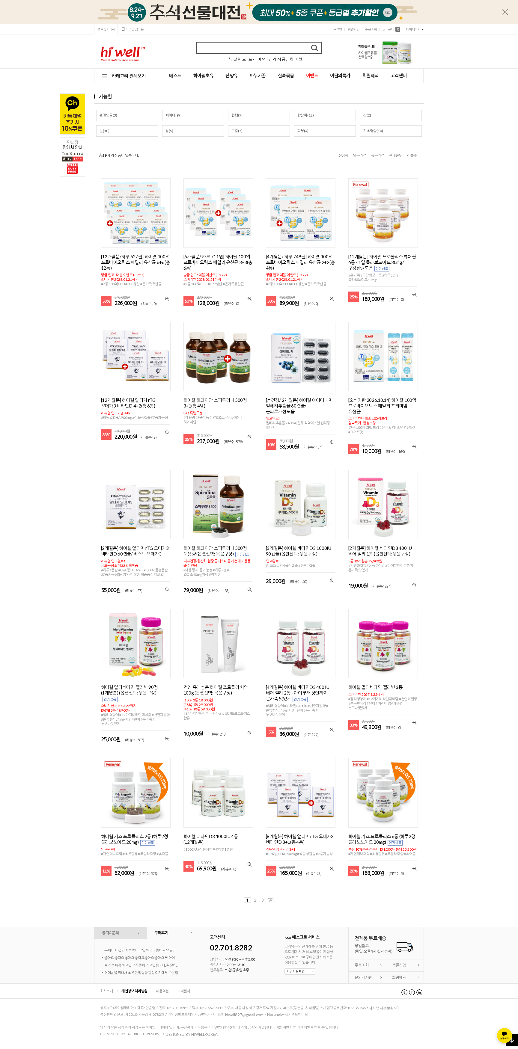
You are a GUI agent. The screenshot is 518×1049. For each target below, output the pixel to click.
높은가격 (377, 155)
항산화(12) (305, 115)
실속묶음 (286, 75)
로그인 (337, 29)
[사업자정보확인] (385, 1008)
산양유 (231, 75)
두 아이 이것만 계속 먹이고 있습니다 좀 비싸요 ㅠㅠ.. (140, 950)
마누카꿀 (258, 75)
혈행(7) (237, 115)
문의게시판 (363, 977)
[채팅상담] (504, 1035)
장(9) (169, 131)
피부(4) (302, 131)
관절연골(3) (108, 115)
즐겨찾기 (103, 29)
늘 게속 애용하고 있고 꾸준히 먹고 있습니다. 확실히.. (141, 965)
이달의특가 (340, 75)
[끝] (271, 900)
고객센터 (399, 75)
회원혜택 (370, 75)
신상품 (343, 155)
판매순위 (395, 155)
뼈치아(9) (172, 115)
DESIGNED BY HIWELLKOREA (191, 1034)
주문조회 (371, 29)
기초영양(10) (373, 131)
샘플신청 (399, 965)
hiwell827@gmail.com (244, 1014)
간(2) (367, 115)
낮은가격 (359, 155)
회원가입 (353, 29)
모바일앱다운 (135, 29)
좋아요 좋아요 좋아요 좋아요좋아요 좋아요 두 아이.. (140, 958)
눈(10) (104, 131)
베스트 (175, 75)
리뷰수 (412, 155)
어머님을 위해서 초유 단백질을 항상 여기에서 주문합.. (142, 972)
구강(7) (237, 131)
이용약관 (162, 991)
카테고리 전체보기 (128, 76)
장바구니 (390, 29)
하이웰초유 (203, 75)
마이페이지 (413, 29)
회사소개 (106, 991)
